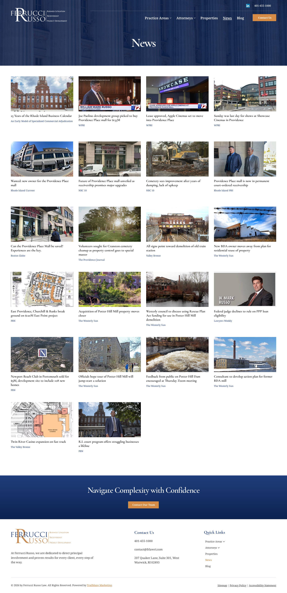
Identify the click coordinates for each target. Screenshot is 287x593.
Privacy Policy (238, 585)
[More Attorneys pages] (194, 18)
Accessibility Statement (262, 585)
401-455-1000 (262, 5)
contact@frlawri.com (148, 549)
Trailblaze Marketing (99, 585)
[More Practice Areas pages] (170, 18)
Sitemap (222, 585)
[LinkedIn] (248, 6)
